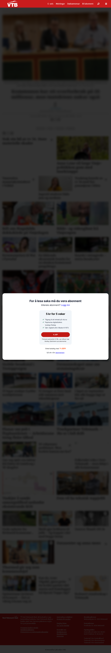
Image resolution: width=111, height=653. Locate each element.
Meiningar (60, 4)
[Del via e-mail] (58, 119)
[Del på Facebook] (52, 119)
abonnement (60, 352)
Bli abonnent (87, 4)
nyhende (70, 128)
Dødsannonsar (73, 4)
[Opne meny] (106, 4)
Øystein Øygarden (63, 619)
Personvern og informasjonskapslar (34, 632)
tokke (50, 128)
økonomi (40, 128)
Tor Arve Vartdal (63, 626)
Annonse (60, 636)
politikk (60, 128)
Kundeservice (62, 634)
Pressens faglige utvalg (29, 628)
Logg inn (55, 305)
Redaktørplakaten (27, 630)
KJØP (55, 334)
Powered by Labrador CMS (55, 650)
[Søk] (98, 4)
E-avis (50, 4)
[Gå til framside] (12, 4)
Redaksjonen (62, 632)
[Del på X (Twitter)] (55, 119)
